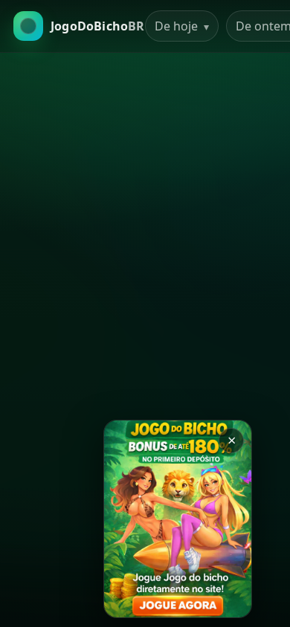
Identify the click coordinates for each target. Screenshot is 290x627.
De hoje (182, 26)
